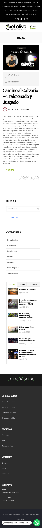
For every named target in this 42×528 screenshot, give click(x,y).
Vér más (10, 170)
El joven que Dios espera (26, 328)
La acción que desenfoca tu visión (27, 340)
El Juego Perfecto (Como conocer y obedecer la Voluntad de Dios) (27, 353)
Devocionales (12, 240)
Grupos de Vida (19, 6)
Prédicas (17, 10)
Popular (12, 284)
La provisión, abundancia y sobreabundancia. (26, 316)
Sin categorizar (13, 268)
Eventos (30, 6)
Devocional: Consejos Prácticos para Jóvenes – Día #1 (28, 302)
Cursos (34, 10)
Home (5, 2)
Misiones (10, 262)
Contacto (32, 14)
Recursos (26, 10)
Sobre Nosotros (15, 2)
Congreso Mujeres (13, 14)
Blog (3, 440)
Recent (22, 284)
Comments (34, 284)
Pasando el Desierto (27, 290)
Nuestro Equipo (29, 2)
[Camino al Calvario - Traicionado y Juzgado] (21, 58)
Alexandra (23, 109)
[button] (36, 522)
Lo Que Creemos (9, 413)
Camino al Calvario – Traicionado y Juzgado (20, 96)
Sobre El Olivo (12, 273)
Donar (24, 14)
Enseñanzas (12, 251)
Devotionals (11, 246)
